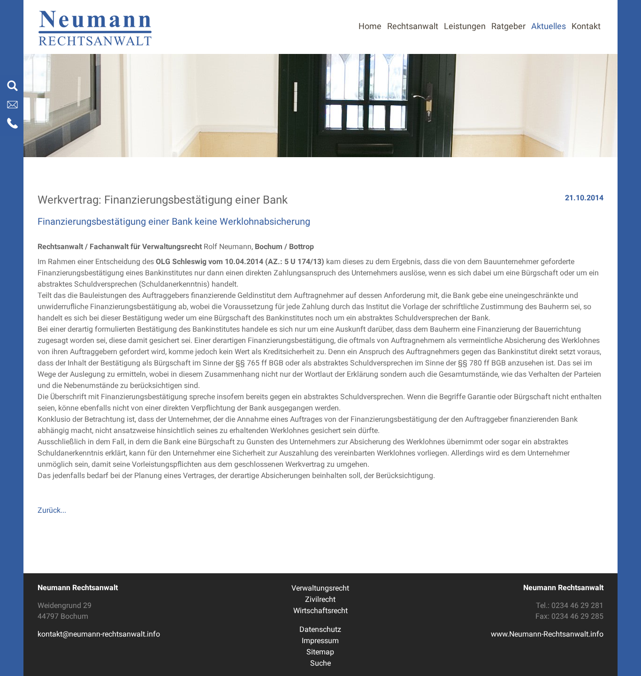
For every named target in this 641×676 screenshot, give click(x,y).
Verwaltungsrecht (320, 588)
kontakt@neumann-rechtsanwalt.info (99, 634)
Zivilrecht (320, 599)
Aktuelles (548, 26)
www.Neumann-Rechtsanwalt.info (547, 634)
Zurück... (52, 510)
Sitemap (320, 651)
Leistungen (465, 26)
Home (370, 26)
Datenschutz (320, 629)
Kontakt (586, 26)
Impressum (320, 640)
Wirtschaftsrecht (320, 610)
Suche (320, 663)
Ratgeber (508, 26)
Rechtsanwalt (412, 26)
